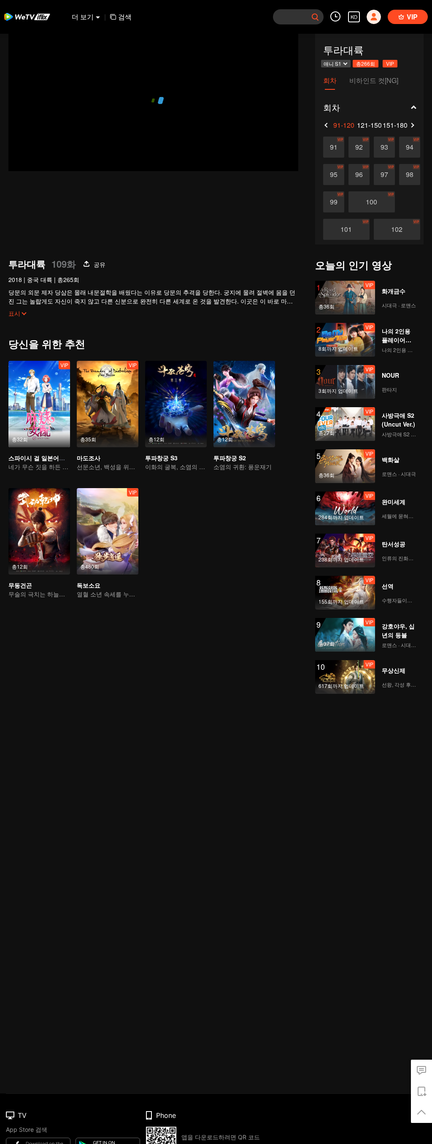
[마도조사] (107, 404)
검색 (125, 16)
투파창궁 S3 (161, 458)
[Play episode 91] (333, 147)
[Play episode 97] (384, 174)
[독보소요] (107, 531)
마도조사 (88, 458)
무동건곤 (20, 585)
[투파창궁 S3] (176, 404)
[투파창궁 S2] (244, 404)
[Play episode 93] (384, 147)
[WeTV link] (27, 17)
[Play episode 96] (359, 174)
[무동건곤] (39, 531)
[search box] (315, 17)
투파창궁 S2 (229, 458)
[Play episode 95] (333, 174)
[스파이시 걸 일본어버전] (39, 404)
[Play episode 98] (409, 174)
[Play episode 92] (359, 147)
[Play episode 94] (409, 147)
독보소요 (88, 585)
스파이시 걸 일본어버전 (39, 458)
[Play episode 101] (346, 229)
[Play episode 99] (333, 201)
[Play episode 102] (397, 229)
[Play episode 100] (371, 201)
